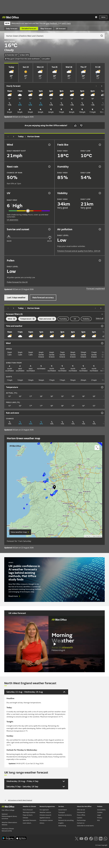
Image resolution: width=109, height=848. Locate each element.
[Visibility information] (99, 193)
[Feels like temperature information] (99, 144)
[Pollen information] (99, 260)
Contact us (80, 823)
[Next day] (13, 136)
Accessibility (101, 810)
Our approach (44, 810)
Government (62, 810)
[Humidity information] (99, 166)
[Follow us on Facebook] (86, 838)
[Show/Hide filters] (102, 314)
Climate (25, 818)
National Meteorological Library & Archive (9, 816)
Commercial (81, 812)
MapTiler (88, 536)
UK (61, 28)
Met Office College (8, 810)
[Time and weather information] (102, 326)
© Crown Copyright (101, 845)
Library (42, 823)
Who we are (81, 810)
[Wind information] (102, 343)
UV (75, 319)
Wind (9, 319)
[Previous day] (8, 136)
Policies (99, 806)
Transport (61, 812)
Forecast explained (95, 288)
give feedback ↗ (52, 23)
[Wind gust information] (49, 144)
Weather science (45, 812)
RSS (98, 820)
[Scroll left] (96, 86)
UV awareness (12, 220)
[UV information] (49, 193)
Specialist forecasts (29, 820)
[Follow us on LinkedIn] (101, 838)
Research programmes (47, 806)
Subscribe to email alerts (85, 826)
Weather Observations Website (9, 824)
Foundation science (46, 820)
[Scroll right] (102, 86)
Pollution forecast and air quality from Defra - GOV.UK (78, 251)
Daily (11, 28)
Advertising (62, 826)
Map (46, 28)
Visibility (86, 319)
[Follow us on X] (76, 838)
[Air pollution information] (99, 229)
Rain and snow (44, 319)
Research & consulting (66, 820)
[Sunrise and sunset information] (49, 229)
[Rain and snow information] (102, 412)
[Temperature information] (102, 387)
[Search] (101, 35)
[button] (54, 488)
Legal (99, 815)
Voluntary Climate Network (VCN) (8, 830)
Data (60, 818)
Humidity (63, 319)
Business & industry (65, 815)
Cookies (100, 812)
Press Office (81, 815)
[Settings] (96, 17)
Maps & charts (28, 815)
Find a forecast (28, 810)
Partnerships (81, 820)
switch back (66, 23)
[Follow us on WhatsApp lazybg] (105, 838)
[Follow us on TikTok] (91, 838)
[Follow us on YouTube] (81, 838)
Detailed (29, 28)
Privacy (99, 818)
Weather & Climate (29, 806)
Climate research (45, 815)
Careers (79, 818)
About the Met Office (84, 806)
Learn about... (27, 823)
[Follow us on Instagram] (96, 838)
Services (61, 806)
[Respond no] (81, 125)
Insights (61, 823)
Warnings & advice (29, 812)
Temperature (24, 319)
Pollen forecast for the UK (17, 282)
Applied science (45, 818)
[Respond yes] (75, 125)
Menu (103, 17)
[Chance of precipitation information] (49, 166)
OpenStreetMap (97, 536)
